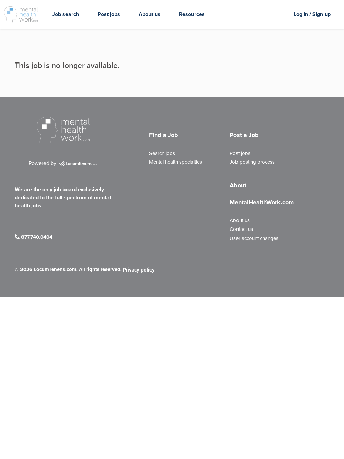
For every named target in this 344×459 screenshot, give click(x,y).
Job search (65, 14)
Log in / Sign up (312, 14)
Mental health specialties (175, 162)
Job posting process (252, 162)
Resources (192, 14)
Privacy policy (139, 270)
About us (149, 14)
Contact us (241, 229)
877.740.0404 (36, 237)
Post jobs (109, 14)
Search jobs (162, 153)
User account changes (254, 238)
